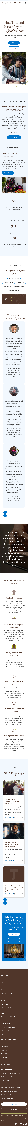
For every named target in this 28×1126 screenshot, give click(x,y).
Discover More (14, 137)
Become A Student (8, 1040)
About (3, 1013)
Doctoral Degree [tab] (8, 282)
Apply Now (14, 43)
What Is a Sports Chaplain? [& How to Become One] (12, 801)
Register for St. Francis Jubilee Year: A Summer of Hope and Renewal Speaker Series (14, 889)
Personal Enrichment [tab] (14, 290)
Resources (5, 976)
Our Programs (7, 1070)
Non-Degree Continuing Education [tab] (14, 286)
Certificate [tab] (21, 282)
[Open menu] (25, 3)
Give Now (14, 1109)
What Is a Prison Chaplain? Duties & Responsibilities (11, 844)
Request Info (14, 48)
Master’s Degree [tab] (14, 278)
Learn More (7, 173)
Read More (8, 817)
